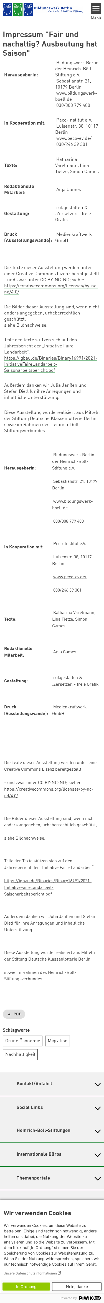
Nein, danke (77, 1286)
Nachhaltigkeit (20, 1054)
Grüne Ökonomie (22, 1041)
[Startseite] (43, 10)
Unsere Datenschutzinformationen (30, 1273)
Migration (58, 1041)
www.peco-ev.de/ (70, 577)
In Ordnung (26, 1286)
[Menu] (96, 8)
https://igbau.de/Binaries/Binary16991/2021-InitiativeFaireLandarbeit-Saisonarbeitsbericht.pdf (50, 364)
